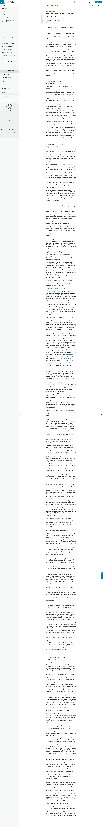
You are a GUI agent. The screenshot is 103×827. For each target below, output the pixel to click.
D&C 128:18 (67, 597)
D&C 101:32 (66, 589)
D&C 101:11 (66, 513)
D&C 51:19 (56, 817)
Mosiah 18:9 (67, 743)
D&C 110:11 (53, 314)
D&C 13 (64, 272)
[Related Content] (98, 5)
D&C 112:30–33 (50, 498)
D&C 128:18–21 (58, 187)
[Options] (100, 5)
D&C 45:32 (61, 632)
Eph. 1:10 (48, 195)
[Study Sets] (93, 5)
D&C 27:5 (53, 248)
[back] (1, 6)
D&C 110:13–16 (52, 380)
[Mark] (43, 18)
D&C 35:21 (55, 565)
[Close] (43, 16)
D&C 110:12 (54, 342)
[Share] (43, 23)
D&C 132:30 (69, 354)
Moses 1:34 (68, 386)
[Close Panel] (18, 6)
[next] (101, 415)
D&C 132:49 (63, 817)
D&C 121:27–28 (55, 48)
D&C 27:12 (51, 289)
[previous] (21, 415)
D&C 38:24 (48, 714)
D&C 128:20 (62, 289)
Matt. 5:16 (48, 715)
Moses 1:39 (59, 108)
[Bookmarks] (95, 5)
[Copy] (43, 21)
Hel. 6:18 (57, 612)
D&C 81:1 (56, 289)
